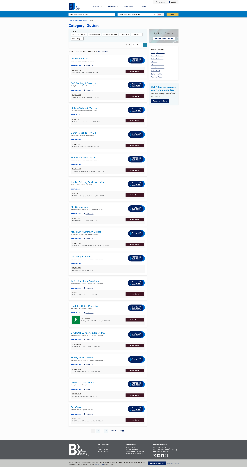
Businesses (112, 6)
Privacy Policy (99, 464)
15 (107, 431)
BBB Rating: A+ (76, 263)
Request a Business (160, 101)
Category (136, 34)
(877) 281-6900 (76, 268)
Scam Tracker (129, 6)
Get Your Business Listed (134, 448)
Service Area (89, 65)
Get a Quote (95, 34)
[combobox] (94, 14)
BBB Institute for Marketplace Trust (165, 448)
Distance (124, 34)
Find (71, 14)
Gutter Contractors (157, 59)
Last (120, 431)
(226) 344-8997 (76, 394)
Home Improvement (157, 68)
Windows (154, 62)
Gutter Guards (155, 71)
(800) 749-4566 (85, 318)
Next (112, 431)
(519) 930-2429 (76, 419)
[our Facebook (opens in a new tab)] (162, 456)
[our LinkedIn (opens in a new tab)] (158, 456)
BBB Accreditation (132, 450)
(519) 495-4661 (76, 144)
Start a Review (103, 450)
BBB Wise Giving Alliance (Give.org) (165, 450)
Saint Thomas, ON (104, 51)
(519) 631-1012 (76, 119)
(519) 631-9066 (76, 194)
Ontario (75, 21)
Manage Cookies (172, 463)
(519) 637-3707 (76, 95)
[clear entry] (155, 14)
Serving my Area (111, 34)
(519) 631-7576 (76, 218)
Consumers (96, 6)
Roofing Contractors (158, 53)
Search (172, 14)
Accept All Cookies (157, 463)
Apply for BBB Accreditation (135, 451)
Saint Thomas (83, 21)
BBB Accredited (80, 34)
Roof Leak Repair (156, 77)
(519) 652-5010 (76, 344)
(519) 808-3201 (76, 169)
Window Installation (157, 65)
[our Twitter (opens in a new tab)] (154, 456)
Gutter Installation (157, 74)
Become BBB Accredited (164, 38)
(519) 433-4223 (76, 243)
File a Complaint (103, 451)
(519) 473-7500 (76, 369)
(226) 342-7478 (76, 70)
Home (70, 21)
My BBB (173, 2)
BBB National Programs (161, 451)
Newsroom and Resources (134, 453)
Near (121, 14)
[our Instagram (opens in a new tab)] (166, 456)
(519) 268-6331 (76, 293)
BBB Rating (76, 39)
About (144, 6)
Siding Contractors (157, 56)
